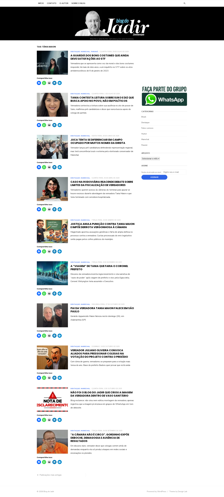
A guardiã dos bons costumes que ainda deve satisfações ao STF (100, 57)
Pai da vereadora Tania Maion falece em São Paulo (102, 309)
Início (41, 3)
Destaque (75, 52)
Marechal (85, 52)
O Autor (64, 3)
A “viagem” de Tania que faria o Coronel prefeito (99, 267)
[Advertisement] (164, 63)
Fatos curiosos (147, 128)
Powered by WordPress (156, 491)
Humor (144, 134)
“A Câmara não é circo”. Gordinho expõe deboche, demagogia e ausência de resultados (100, 438)
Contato (51, 3)
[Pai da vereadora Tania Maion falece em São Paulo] (52, 315)
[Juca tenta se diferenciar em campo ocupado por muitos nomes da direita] (52, 147)
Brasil (143, 117)
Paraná (94, 52)
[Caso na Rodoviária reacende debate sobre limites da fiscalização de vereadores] (52, 189)
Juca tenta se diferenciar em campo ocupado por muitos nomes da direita (98, 141)
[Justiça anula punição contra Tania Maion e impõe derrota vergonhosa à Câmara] (52, 231)
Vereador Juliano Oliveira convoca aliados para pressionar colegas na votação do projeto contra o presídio (99, 353)
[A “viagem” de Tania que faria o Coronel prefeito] (52, 273)
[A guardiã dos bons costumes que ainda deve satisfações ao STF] (52, 63)
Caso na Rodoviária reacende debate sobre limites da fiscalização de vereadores (102, 183)
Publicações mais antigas (51, 475)
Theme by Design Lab (178, 491)
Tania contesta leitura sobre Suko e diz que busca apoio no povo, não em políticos (102, 99)
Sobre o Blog (78, 3)
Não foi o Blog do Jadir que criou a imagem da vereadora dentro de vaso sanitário (102, 394)
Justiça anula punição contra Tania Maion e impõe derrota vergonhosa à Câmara (103, 225)
